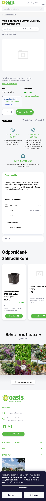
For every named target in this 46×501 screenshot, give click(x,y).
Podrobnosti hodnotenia (30, 29)
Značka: (9, 34)
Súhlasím (34, 495)
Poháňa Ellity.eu (8, 104)
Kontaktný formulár (13, 434)
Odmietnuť (12, 495)
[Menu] (43, 3)
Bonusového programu (12, 101)
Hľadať (41, 9)
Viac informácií (18, 482)
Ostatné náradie (15, 228)
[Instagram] (10, 426)
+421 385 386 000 (13, 417)
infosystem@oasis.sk (14, 413)
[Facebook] (4, 426)
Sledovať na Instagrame (25, 382)
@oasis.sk (23, 338)
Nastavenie (23, 488)
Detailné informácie (9, 84)
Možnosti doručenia (31, 96)
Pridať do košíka (22, 112)
